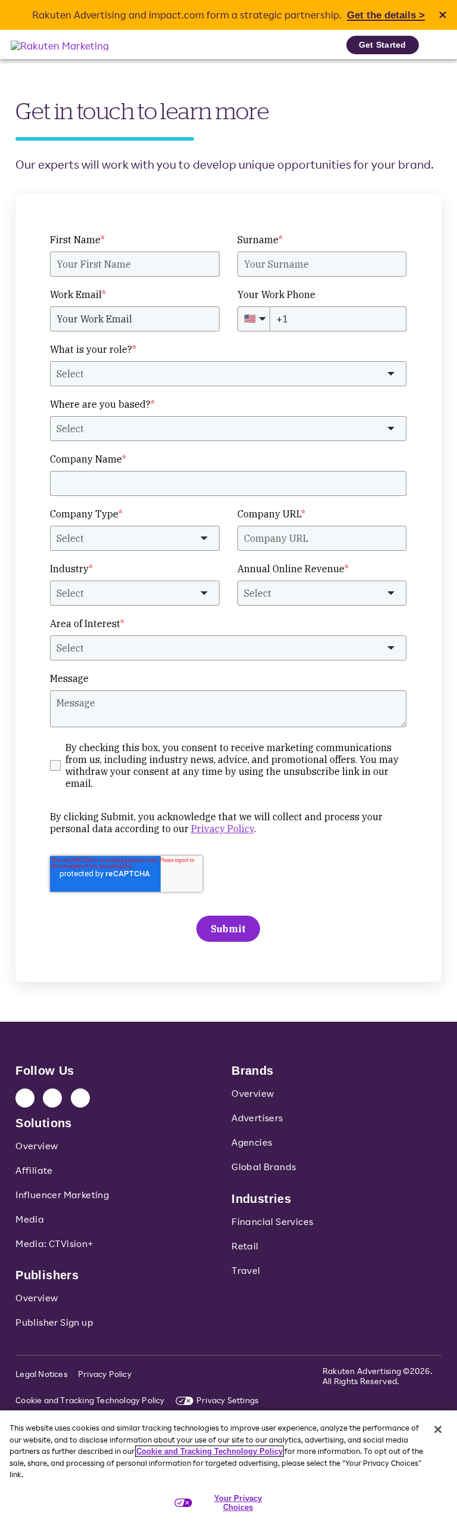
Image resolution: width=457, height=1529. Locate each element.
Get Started (382, 44)
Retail (244, 1246)
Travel (245, 1270)
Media (29, 1219)
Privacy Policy (105, 1374)
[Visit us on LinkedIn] (25, 1098)
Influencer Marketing (62, 1195)
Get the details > (386, 15)
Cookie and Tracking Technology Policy (89, 1400)
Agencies (251, 1142)
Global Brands (263, 1167)
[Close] (438, 1429)
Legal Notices (41, 1374)
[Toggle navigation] (436, 44)
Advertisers (257, 1118)
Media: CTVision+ (54, 1243)
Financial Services (272, 1221)
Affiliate (34, 1170)
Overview (36, 1146)
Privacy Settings (227, 1400)
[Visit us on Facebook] (80, 1098)
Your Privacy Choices (238, 1503)
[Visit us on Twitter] (52, 1098)
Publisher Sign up (54, 1322)
